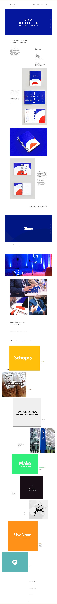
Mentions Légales (30, 594)
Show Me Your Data (14, 491)
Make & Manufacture (42, 467)
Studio (38, 4)
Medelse (30, 564)
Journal (42, 4)
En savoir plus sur (32, 581)
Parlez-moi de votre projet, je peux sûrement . (18, 331)
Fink (24, 512)
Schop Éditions (43, 361)
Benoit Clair (12, 4)
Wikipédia (43, 419)
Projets (34, 4)
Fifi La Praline (29, 389)
